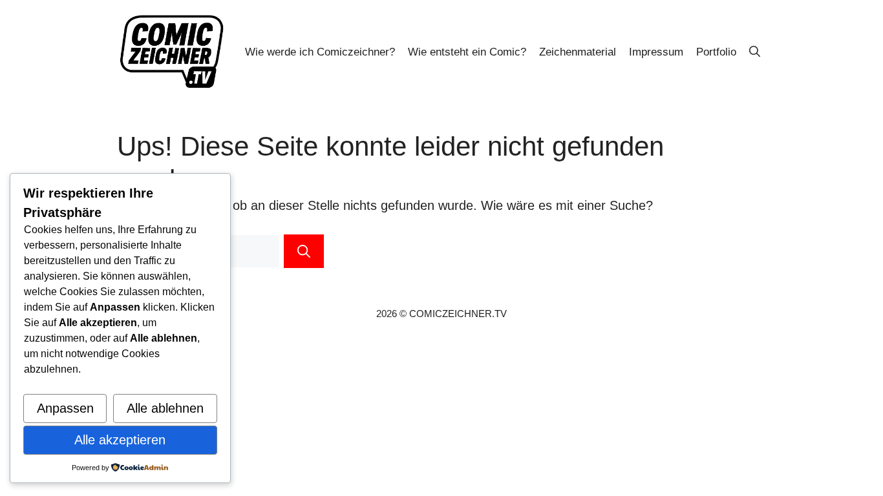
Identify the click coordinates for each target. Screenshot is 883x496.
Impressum (656, 52)
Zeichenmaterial (577, 52)
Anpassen (65, 408)
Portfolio (716, 52)
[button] (755, 52)
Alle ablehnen (165, 408)
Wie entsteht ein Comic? (467, 52)
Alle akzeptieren (119, 440)
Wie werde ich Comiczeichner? (320, 52)
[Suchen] (304, 251)
